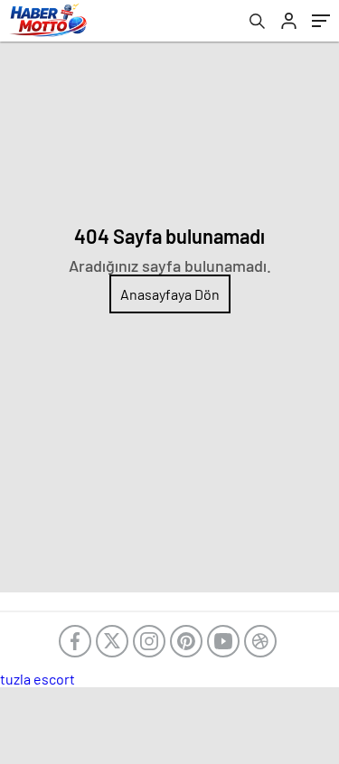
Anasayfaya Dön (170, 294)
